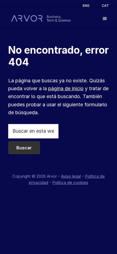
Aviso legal (71, 176)
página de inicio (66, 88)
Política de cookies (70, 182)
